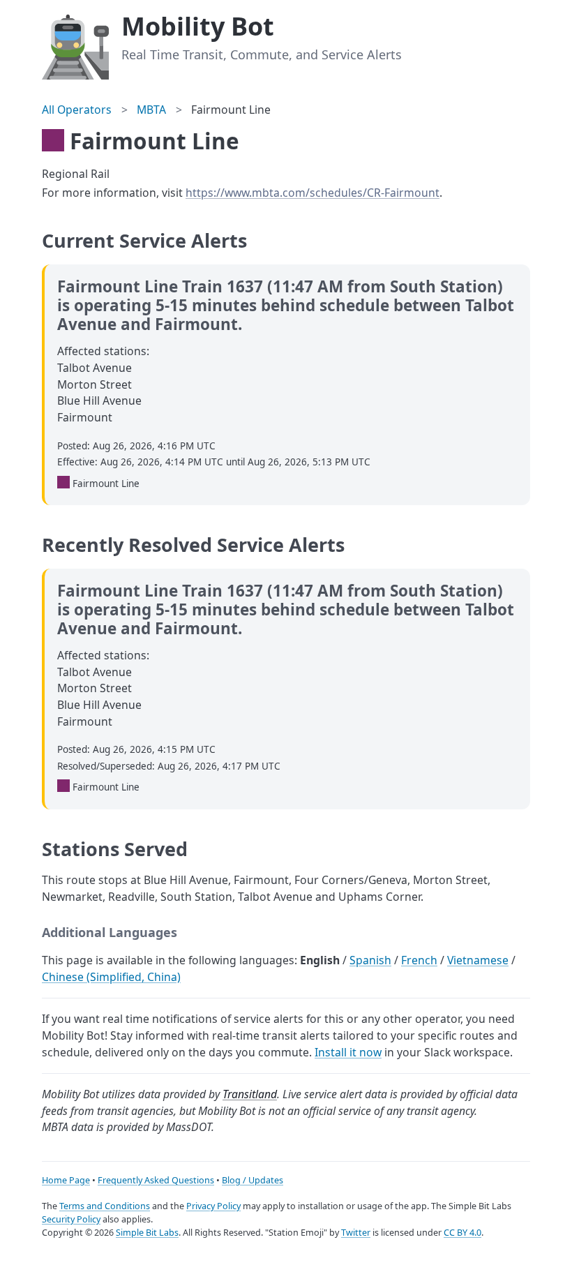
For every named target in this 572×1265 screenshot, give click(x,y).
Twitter (355, 1232)
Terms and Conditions (104, 1206)
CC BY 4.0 (462, 1232)
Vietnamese (478, 960)
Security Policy (71, 1219)
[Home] (75, 44)
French (419, 960)
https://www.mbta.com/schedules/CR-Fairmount (312, 192)
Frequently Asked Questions (156, 1180)
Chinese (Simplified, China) (111, 977)
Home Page (66, 1180)
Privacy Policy (213, 1206)
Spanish (370, 960)
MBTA (151, 109)
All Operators (77, 109)
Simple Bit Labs (147, 1232)
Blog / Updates (252, 1180)
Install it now (348, 1052)
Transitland (250, 1094)
